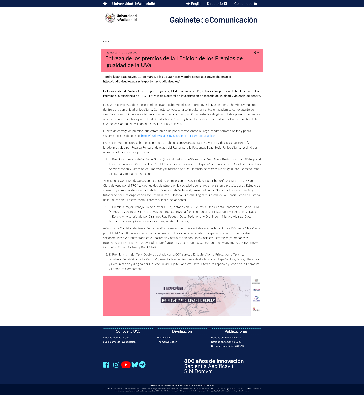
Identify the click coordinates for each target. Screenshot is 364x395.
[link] (107, 3)
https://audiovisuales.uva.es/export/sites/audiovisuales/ (178, 135)
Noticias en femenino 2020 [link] (226, 341)
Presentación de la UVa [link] (116, 337)
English (196, 4)
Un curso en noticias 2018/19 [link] (227, 346)
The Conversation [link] (167, 341)
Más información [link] (243, 391)
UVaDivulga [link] (163, 337)
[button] (256, 53)
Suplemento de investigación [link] (119, 341)
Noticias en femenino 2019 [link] (226, 337)
